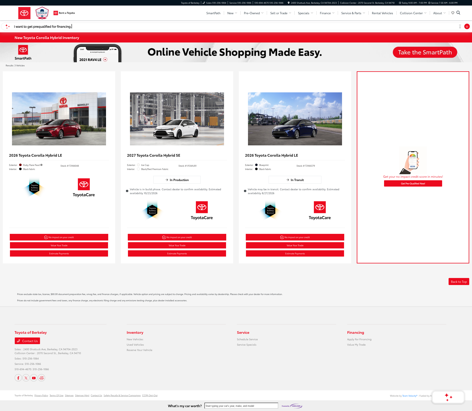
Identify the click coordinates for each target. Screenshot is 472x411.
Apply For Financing (359, 339)
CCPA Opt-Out (149, 395)
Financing (355, 332)
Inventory (135, 332)
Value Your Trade (59, 245)
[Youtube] (33, 377)
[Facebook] (18, 377)
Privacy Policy (41, 395)
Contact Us (29, 341)
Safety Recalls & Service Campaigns (122, 395)
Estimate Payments (59, 253)
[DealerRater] (41, 377)
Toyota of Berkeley (24, 395)
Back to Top (459, 281)
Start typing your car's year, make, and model (230, 406)
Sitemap (69, 395)
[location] (288, 2)
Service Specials (246, 344)
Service (243, 332)
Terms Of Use (56, 395)
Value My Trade (356, 344)
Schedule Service (247, 339)
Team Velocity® (409, 395)
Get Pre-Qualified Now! (413, 183)
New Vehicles (135, 339)
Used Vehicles (135, 344)
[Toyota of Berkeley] (46, 12)
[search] (458, 13)
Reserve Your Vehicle (139, 350)
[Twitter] (26, 377)
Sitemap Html (82, 395)
